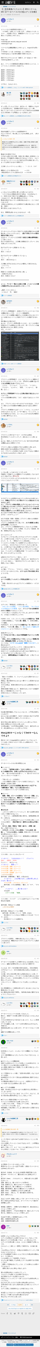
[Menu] (2, 2)
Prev (14, 1305)
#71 (38, 673)
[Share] (35, 26)
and (12, 176)
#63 (38, 128)
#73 (38, 760)
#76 (38, 1010)
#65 (38, 228)
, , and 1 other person (18, 87)
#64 (38, 189)
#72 (38, 708)
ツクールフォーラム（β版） (11, 1337)
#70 (38, 601)
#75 (38, 958)
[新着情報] (34, 2)
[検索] (38, 2)
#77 (38, 1048)
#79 (38, 1161)
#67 (38, 376)
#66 (38, 308)
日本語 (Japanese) (27, 1337)
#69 (38, 469)
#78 (38, 1125)
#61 (38, 26)
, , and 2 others (18, 1300)
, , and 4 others (17, 116)
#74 (38, 935)
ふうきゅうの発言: (7, 139)
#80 (38, 1233)
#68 (38, 431)
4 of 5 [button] (20, 1305)
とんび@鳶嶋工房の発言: (9, 1129)
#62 (38, 103)
